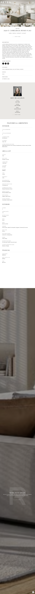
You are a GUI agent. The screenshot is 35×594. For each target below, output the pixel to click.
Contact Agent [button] (17, 36)
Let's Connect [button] (18, 499)
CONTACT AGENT (17, 114)
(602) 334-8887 (17, 105)
